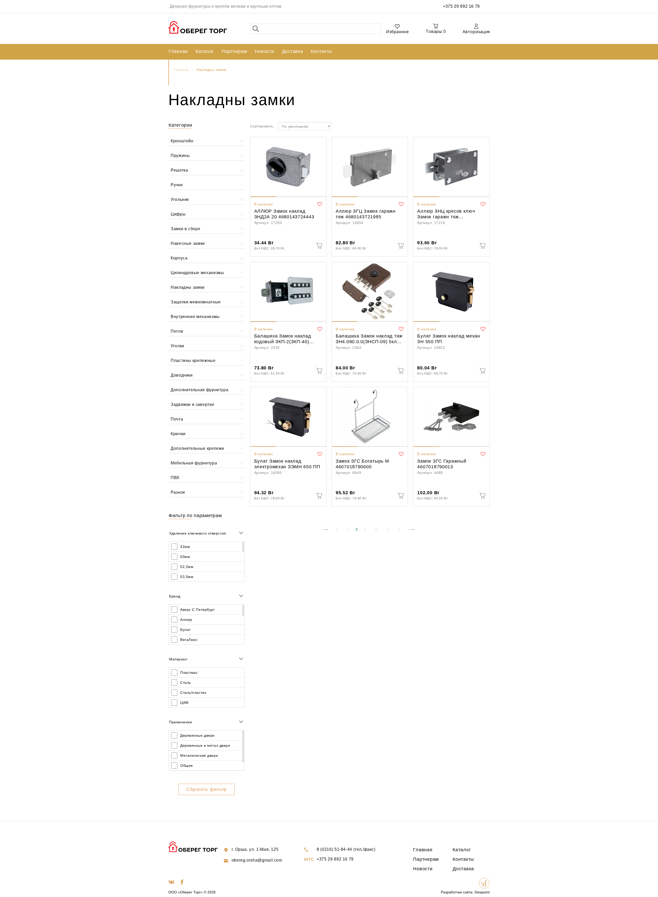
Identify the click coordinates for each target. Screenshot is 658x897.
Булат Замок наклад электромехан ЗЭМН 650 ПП (287, 464)
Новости (264, 51)
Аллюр (186, 620)
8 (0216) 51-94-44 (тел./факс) (346, 849)
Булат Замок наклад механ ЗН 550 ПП (448, 338)
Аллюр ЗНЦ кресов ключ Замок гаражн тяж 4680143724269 (446, 215)
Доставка (292, 51)
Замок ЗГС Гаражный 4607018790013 (441, 464)
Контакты (321, 51)
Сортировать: (262, 126)
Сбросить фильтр (206, 789)
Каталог (205, 51)
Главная (178, 51)
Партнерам (234, 51)
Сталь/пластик (193, 692)
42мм (185, 547)
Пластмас (189, 672)
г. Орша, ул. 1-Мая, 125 (255, 849)
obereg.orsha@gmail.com (257, 860)
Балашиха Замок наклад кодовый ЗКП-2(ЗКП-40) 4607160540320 (282, 339)
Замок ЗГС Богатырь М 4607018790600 (362, 464)
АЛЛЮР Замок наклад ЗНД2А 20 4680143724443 (284, 214)
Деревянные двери (197, 735)
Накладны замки (211, 70)
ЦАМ (184, 702)
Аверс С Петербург (197, 610)
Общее (186, 765)
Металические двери (199, 755)
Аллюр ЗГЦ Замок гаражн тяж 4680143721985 (366, 214)
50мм (185, 557)
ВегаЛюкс (188, 640)
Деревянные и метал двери (205, 745)
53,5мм (186, 577)
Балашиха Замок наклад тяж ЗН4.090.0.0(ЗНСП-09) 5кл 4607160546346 (369, 339)
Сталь (185, 682)
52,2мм (186, 567)
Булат (185, 630)
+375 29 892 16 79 (461, 6)
